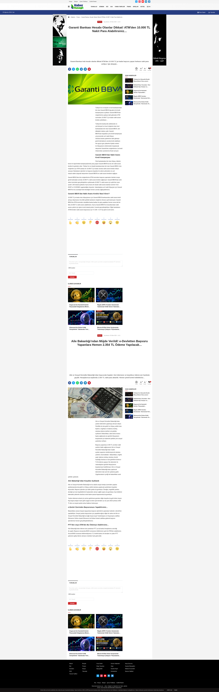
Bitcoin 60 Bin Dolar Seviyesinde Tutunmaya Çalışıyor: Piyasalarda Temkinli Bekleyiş (108, 328)
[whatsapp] (77, 69)
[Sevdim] (83, 219)
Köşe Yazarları (100, 666)
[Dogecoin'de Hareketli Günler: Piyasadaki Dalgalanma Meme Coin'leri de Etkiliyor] (81, 295)
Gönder (72, 277)
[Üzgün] (117, 219)
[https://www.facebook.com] (143, 1)
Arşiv (112, 666)
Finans (129, 6)
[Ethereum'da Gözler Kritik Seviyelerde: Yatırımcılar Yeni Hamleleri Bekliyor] (81, 317)
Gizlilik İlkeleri (93, 1)
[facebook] (69, 69)
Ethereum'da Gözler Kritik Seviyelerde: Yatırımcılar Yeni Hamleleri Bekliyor (78, 328)
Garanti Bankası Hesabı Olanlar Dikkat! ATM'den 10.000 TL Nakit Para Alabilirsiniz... (102, 17)
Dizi (107, 6)
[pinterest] (89, 69)
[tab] (73, 256)
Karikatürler (114, 671)
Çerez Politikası (84, 1)
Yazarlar (212, 12)
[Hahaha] (103, 219)
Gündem (101, 6)
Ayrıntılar (169, 690)
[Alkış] (77, 219)
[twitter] (73, 69)
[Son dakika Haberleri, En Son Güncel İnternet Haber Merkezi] (79, 6)
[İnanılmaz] (110, 219)
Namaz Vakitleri (129, 671)
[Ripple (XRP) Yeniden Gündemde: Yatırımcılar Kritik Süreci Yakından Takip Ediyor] (109, 295)
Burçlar (135, 6)
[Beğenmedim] (90, 219)
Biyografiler (99, 668)
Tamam (175, 690)
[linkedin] (85, 69)
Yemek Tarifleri (120, 6)
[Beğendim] (70, 219)
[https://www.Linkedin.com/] (146, 1)
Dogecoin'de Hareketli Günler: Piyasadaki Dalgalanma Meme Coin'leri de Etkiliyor (79, 306)
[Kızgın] (97, 219)
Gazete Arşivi (114, 668)
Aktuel (142, 6)
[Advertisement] (109, 46)
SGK (111, 6)
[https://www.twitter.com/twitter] (136, 1)
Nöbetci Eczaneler (130, 668)
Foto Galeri (202, 12)
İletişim (76, 1)
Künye (70, 1)
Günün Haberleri (115, 663)
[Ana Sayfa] (68, 17)
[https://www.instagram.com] (140, 1)
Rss (95, 682)
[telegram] (81, 69)
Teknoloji (94, 6)
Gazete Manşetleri (130, 666)
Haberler (73, 17)
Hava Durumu (129, 663)
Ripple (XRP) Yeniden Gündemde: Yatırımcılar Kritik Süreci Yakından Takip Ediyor (108, 306)
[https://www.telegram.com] (149, 1)
